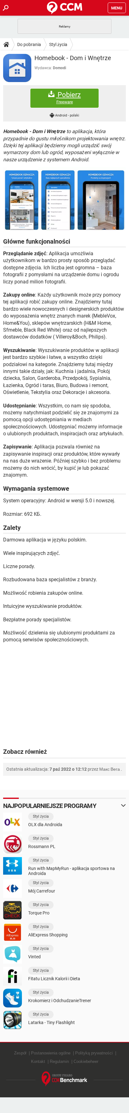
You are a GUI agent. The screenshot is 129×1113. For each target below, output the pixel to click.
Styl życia (58, 44)
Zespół (20, 1053)
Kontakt (38, 1061)
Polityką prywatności (94, 1053)
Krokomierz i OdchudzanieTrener (59, 1000)
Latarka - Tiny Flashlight (51, 1022)
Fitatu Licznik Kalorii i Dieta (54, 978)
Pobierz (68, 98)
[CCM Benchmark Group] (64, 1079)
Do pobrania (29, 44)
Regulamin (59, 1061)
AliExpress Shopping (48, 934)
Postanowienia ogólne (50, 1053)
